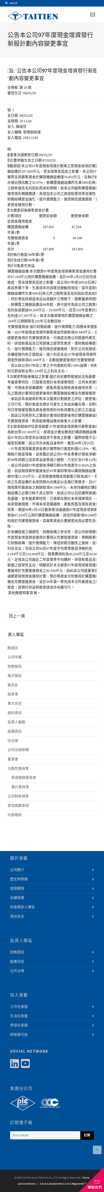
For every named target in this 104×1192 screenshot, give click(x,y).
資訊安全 (17, 916)
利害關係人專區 (22, 907)
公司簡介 (17, 870)
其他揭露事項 (18, 805)
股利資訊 (15, 713)
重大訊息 (15, 703)
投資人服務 (16, 722)
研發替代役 (19, 1034)
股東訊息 (11, 685)
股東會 (13, 694)
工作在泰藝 (19, 1007)
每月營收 (15, 676)
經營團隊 (17, 888)
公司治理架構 (18, 750)
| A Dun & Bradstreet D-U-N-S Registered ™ (61, 1184)
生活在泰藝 (19, 1016)
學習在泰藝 (19, 1025)
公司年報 (15, 657)
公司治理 (11, 741)
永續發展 (17, 898)
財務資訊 (11, 648)
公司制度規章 (18, 796)
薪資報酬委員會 (23, 777)
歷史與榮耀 (19, 879)
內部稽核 (15, 815)
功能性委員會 (18, 768)
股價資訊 (15, 731)
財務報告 (15, 666)
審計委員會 (20, 787)
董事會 (13, 759)
